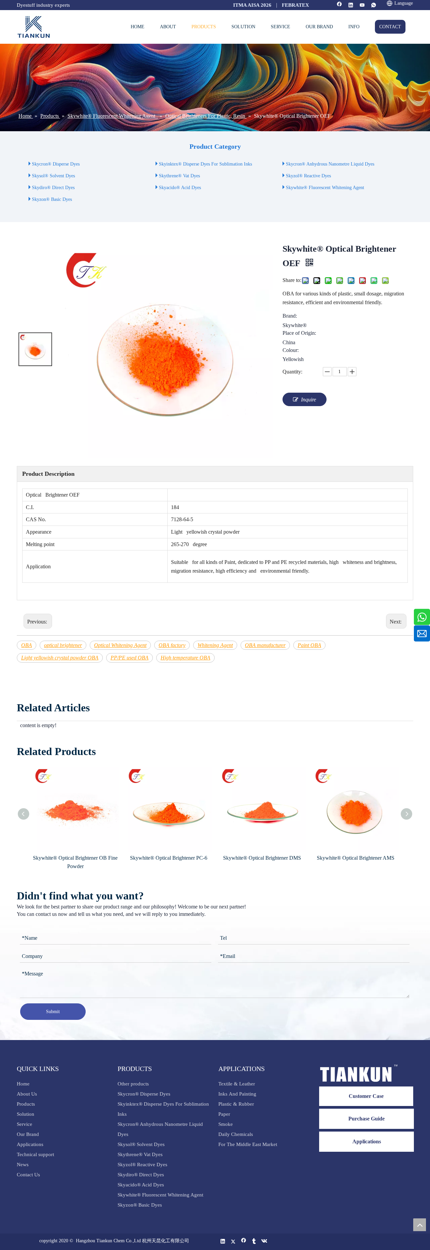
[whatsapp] (374, 5)
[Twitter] (233, 1241)
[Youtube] (362, 5)
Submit (53, 1011)
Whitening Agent (215, 645)
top (419, 1224)
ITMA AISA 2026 (252, 5)
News (23, 1164)
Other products (133, 1083)
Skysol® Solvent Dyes (53, 175)
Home (23, 1083)
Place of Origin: (299, 333)
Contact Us (28, 1174)
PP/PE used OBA (129, 657)
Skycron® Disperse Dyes (56, 164)
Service (24, 1124)
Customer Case (366, 1096)
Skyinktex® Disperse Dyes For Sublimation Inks (205, 164)
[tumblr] (254, 1241)
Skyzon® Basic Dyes (52, 199)
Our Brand (28, 1134)
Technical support (35, 1154)
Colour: (291, 350)
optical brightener (63, 645)
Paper (224, 1114)
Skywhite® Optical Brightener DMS (262, 858)
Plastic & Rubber (236, 1104)
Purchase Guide (366, 1118)
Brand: (290, 316)
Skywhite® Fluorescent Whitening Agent (326, 187)
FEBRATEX (295, 5)
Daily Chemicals (235, 1134)
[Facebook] (339, 5)
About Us (27, 1094)
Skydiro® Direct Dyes (53, 187)
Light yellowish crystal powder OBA (59, 657)
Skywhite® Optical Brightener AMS (355, 858)
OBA (26, 645)
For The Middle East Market (247, 1144)
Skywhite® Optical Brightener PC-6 (168, 858)
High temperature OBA (185, 657)
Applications (30, 1144)
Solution (25, 1114)
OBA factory (172, 645)
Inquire (308, 399)
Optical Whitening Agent (120, 645)
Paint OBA (309, 645)
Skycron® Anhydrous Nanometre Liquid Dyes (330, 164)
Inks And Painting (237, 1094)
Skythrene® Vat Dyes (179, 175)
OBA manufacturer (265, 645)
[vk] (264, 1241)
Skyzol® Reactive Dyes (308, 175)
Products (26, 1104)
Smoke (225, 1124)
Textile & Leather (236, 1083)
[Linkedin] (351, 5)
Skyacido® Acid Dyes (180, 187)
